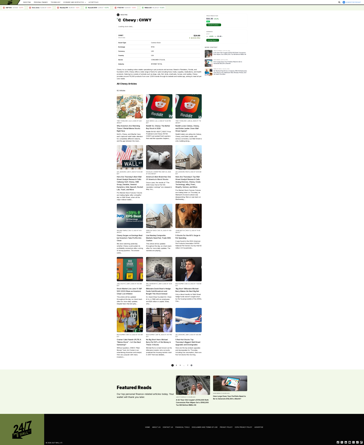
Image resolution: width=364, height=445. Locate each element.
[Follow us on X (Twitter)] (342, 442)
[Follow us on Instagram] (353, 442)
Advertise (258, 427)
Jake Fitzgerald (181, 397)
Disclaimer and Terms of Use (205, 427)
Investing (27, 2)
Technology (55, 2)
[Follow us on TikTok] (357, 442)
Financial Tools (182, 427)
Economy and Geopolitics (74, 2)
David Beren (216, 393)
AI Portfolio (93, 2)
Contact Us (168, 427)
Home (147, 427)
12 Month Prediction (213, 25)
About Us (156, 427)
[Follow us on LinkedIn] (346, 442)
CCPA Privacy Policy (243, 427)
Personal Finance (41, 2)
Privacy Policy (226, 427)
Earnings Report (212, 40)
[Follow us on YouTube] (349, 442)
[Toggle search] (339, 2)
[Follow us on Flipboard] (361, 442)
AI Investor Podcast (353, 2)
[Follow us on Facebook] (338, 442)
